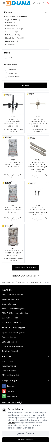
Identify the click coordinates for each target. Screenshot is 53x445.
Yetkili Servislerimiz (10, 299)
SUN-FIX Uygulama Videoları (15, 313)
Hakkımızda (7, 361)
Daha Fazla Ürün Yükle (25, 267)
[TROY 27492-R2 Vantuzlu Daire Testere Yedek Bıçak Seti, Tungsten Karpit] (38, 147)
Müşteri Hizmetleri (10, 375)
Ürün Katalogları (9, 304)
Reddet (11, 423)
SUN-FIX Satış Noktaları (12, 295)
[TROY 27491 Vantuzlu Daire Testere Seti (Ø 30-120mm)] (13, 235)
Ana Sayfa (6, 282)
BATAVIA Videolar (10, 318)
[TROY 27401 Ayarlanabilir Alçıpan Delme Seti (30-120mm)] (13, 104)
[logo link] (18, 3)
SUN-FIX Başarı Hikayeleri (13, 308)
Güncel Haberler (9, 370)
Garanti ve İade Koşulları (12, 346)
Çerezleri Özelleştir (25, 433)
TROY (13, 117)
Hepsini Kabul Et (25, 439)
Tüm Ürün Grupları (19, 282)
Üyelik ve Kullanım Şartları (13, 333)
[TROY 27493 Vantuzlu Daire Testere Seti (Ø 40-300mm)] (13, 192)
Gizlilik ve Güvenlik (10, 351)
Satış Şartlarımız (9, 337)
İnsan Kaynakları (9, 366)
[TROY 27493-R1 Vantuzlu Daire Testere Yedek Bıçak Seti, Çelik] (38, 192)
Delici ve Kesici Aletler (36, 282)
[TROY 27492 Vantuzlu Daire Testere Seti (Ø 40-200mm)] (13, 147)
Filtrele (25, 85)
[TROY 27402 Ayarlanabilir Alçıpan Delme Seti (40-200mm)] (38, 104)
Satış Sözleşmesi (9, 342)
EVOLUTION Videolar (11, 322)
